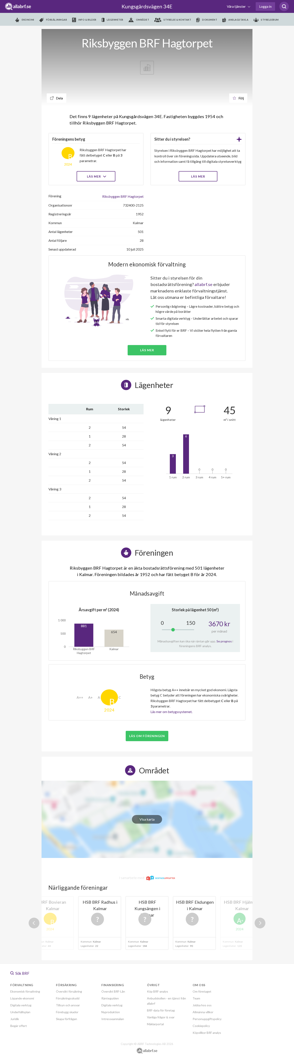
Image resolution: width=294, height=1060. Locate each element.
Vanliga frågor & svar (161, 1017)
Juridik (14, 1019)
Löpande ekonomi (22, 998)
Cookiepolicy (201, 1026)
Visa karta (147, 819)
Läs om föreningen (147, 736)
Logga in (265, 6)
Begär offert (18, 1026)
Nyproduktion (110, 1012)
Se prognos (224, 641)
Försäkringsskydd (67, 998)
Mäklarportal (155, 1024)
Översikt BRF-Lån (113, 991)
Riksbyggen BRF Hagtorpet (123, 196)
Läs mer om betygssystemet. (171, 712)
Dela (59, 98)
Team (196, 998)
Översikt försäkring (69, 991)
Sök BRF (22, 973)
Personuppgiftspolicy (207, 1019)
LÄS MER (198, 176)
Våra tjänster (236, 6)
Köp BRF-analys (157, 991)
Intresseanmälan (112, 1019)
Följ (241, 98)
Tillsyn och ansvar (68, 1005)
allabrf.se (203, 284)
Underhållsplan (20, 1012)
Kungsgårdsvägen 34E (147, 6)
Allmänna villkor (203, 1012)
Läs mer (94, 176)
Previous (34, 923)
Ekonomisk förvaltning (25, 991)
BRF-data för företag (161, 1010)
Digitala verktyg (20, 1005)
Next (260, 923)
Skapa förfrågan (66, 1019)
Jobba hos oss (202, 1005)
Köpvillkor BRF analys (207, 1032)
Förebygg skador (67, 1012)
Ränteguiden (110, 998)
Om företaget (202, 991)
